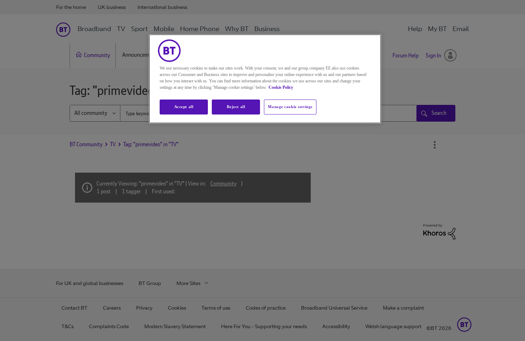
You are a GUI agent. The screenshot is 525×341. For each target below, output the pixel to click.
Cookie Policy (281, 87)
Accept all (184, 107)
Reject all (236, 107)
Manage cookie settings (290, 107)
